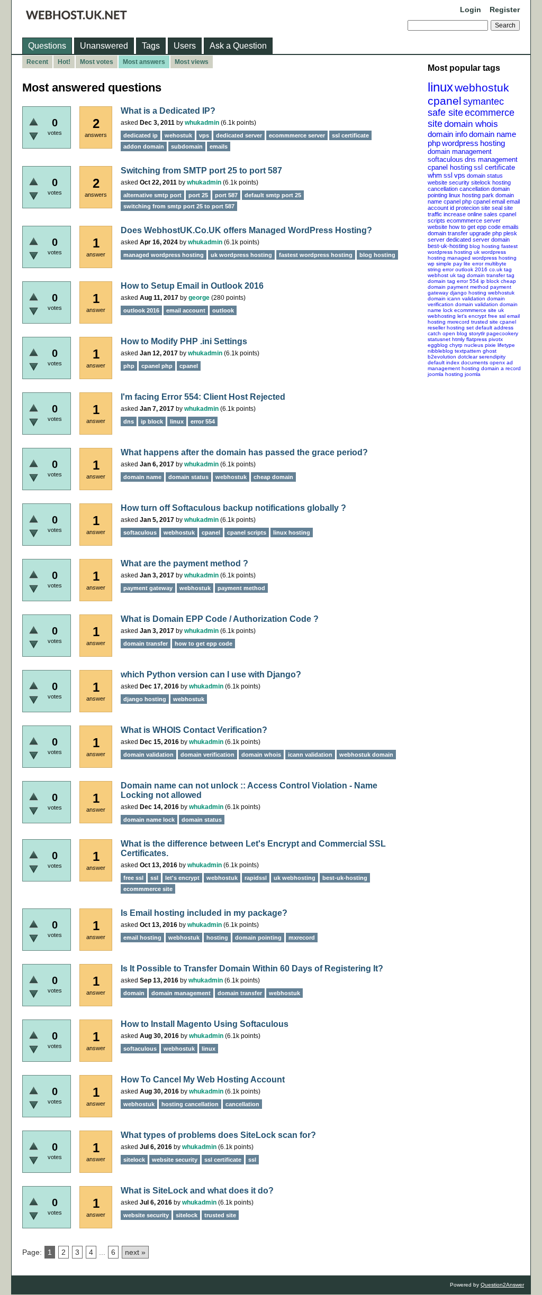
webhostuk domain (366, 754)
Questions (47, 45)
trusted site (484, 322)
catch (434, 333)
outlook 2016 (471, 269)
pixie (490, 345)
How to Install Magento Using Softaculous (204, 1024)
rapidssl (256, 878)
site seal (491, 208)
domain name (492, 134)
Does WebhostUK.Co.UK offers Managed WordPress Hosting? (246, 230)
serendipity (492, 357)
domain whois (471, 124)
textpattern (468, 351)
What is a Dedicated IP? (168, 110)
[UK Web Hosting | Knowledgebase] (76, 17)
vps (459, 175)
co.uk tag (500, 269)
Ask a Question (238, 45)
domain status (485, 175)
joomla (473, 374)
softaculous (445, 159)
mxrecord (458, 322)
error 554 (468, 281)
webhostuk (482, 87)
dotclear (467, 357)
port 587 (226, 195)
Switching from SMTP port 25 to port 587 (201, 170)
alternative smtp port (152, 195)
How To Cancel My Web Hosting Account (203, 1079)
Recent (37, 62)
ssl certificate (494, 167)
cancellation (474, 189)
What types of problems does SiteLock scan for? (218, 1135)
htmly (458, 339)
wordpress (460, 143)
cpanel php (458, 201)
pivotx (496, 339)
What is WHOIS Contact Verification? (194, 729)
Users (185, 45)
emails (510, 227)
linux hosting (465, 195)
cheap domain (273, 477)
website (437, 227)
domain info (447, 134)
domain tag (441, 281)
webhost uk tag (446, 275)
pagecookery (502, 333)
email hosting (142, 937)
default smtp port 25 (273, 195)
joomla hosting (445, 374)
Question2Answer (502, 1285)
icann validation (466, 298)
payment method (468, 287)
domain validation (476, 304)
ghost (489, 351)
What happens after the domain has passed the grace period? (244, 452)
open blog (454, 333)
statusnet (439, 339)
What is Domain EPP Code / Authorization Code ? (220, 618)
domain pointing (258, 937)
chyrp (456, 345)
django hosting (468, 293)
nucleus (473, 345)
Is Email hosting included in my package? (204, 912)
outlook (223, 310)
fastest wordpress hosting (316, 255)
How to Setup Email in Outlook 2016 (192, 285)
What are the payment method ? (184, 563)
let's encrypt (471, 316)
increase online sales (471, 214)
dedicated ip (140, 135)
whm (435, 175)
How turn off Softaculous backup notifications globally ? (233, 507)
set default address (489, 327)
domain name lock (149, 819)
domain (500, 239)
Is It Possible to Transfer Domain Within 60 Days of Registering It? (252, 968)
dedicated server (468, 239)
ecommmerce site (475, 310)
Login (470, 9)
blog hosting (484, 246)
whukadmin (202, 122)
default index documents (458, 362)
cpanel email (489, 201)
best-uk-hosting (448, 246)
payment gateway (148, 588)
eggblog (438, 345)
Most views (192, 62)
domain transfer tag (490, 275)
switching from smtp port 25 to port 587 (178, 206)
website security (448, 182)
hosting (492, 143)
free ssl (496, 316)
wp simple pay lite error (455, 264)
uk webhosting (294, 878)
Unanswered (104, 45)
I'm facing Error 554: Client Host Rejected (203, 396)
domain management (460, 151)
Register (505, 9)
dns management (491, 159)
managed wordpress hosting (482, 258)
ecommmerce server (474, 220)
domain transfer (448, 233)
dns (128, 421)
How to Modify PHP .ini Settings (184, 341)
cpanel (445, 101)
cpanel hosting (450, 167)
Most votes (96, 62)
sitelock (481, 182)
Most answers (144, 62)
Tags (151, 45)
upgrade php (485, 233)
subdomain (187, 146)
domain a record (501, 368)
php (434, 143)
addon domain (143, 146)
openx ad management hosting (470, 365)
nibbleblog (440, 351)
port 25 (198, 195)
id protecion (465, 208)
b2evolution (442, 357)
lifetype (506, 345)
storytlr (477, 333)
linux (440, 87)
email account (185, 310)
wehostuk (178, 135)
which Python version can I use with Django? (211, 674)
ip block (490, 281)
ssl (448, 175)
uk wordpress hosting (241, 255)
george (199, 297)
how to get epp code (475, 227)
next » (135, 1252)
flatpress (476, 339)
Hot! (64, 62)
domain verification (207, 754)
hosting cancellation (190, 1104)
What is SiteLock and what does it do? (197, 1190)
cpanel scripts (246, 532)
